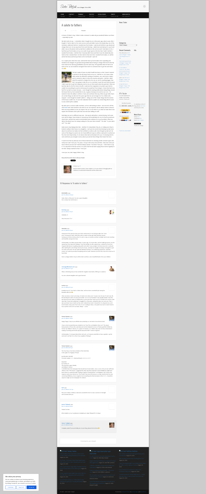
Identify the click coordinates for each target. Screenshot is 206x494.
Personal (83, 30)
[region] (21, 482)
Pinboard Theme (126, 491)
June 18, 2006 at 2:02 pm (67, 230)
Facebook (127, 6)
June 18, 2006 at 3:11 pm (67, 268)
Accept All (31, 487)
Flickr (137, 6)
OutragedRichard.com (68, 267)
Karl (63, 387)
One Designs (135, 491)
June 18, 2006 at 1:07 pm (67, 211)
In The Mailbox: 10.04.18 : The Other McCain (124, 69)
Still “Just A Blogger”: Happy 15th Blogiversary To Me (125, 62)
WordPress (143, 491)
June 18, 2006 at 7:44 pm (67, 318)
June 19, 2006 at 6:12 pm (67, 425)
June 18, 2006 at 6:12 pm (67, 287)
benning (64, 210)
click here (142, 106)
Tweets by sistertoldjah (125, 130)
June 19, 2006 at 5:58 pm (67, 406)
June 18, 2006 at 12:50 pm (67, 195)
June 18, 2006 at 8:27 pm (67, 347)
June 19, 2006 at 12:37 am (67, 389)
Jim (120, 84)
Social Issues (102, 15)
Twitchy (74, 451)
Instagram (141, 6)
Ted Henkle (122, 61)
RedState (134, 451)
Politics (91, 15)
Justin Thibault (66, 404)
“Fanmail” (81, 15)
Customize (10, 487)
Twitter (131, 6)
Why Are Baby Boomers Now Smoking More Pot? (131, 458)
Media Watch (126, 15)
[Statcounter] (137, 124)
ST (65, 30)
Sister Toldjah (66, 423)
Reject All (21, 487)
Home (63, 15)
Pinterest (134, 6)
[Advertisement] (140, 75)
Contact (71, 15)
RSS (139, 116)
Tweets (114, 15)
